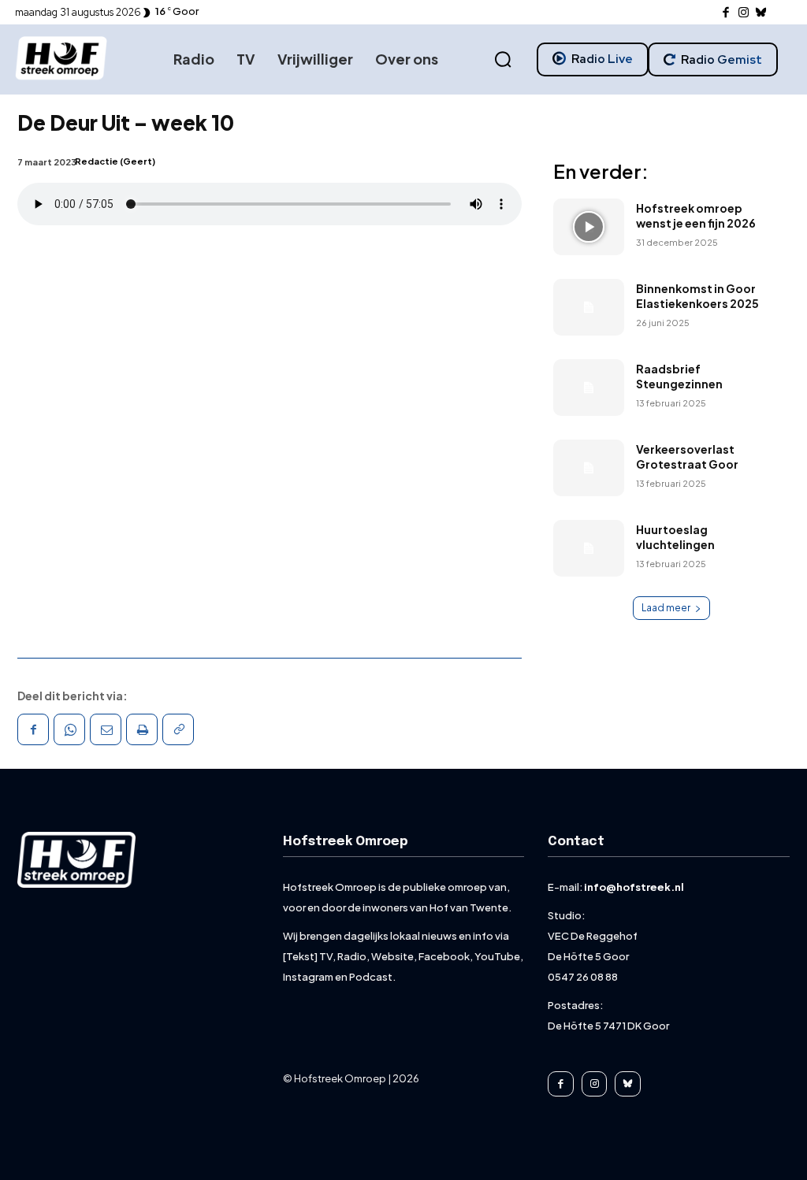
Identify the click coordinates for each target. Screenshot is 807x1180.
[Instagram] (743, 13)
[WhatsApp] (69, 729)
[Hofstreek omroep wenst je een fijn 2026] (588, 227)
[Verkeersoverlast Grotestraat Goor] (588, 468)
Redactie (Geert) (115, 161)
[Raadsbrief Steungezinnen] (588, 387)
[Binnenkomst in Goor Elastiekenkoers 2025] (588, 307)
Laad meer (666, 608)
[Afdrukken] (142, 729)
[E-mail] (105, 729)
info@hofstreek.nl (634, 887)
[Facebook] (726, 13)
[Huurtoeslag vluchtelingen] (588, 548)
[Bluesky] (762, 13)
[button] (503, 60)
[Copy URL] (178, 729)
